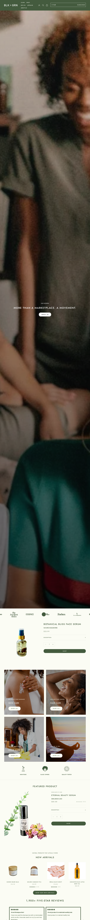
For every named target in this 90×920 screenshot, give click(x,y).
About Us (45, 314)
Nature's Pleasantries (50, 628)
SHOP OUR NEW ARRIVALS (45, 893)
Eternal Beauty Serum (63, 795)
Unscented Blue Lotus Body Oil (77, 883)
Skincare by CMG (56, 792)
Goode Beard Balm (13, 882)
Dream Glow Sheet (56, 882)
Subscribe (81, 5)
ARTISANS (30, 5)
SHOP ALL (14, 708)
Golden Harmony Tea (34, 882)
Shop (65, 651)
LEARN (23, 2)
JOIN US (23, 5)
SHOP (28, 2)
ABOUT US (24, 8)
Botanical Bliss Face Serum (62, 624)
